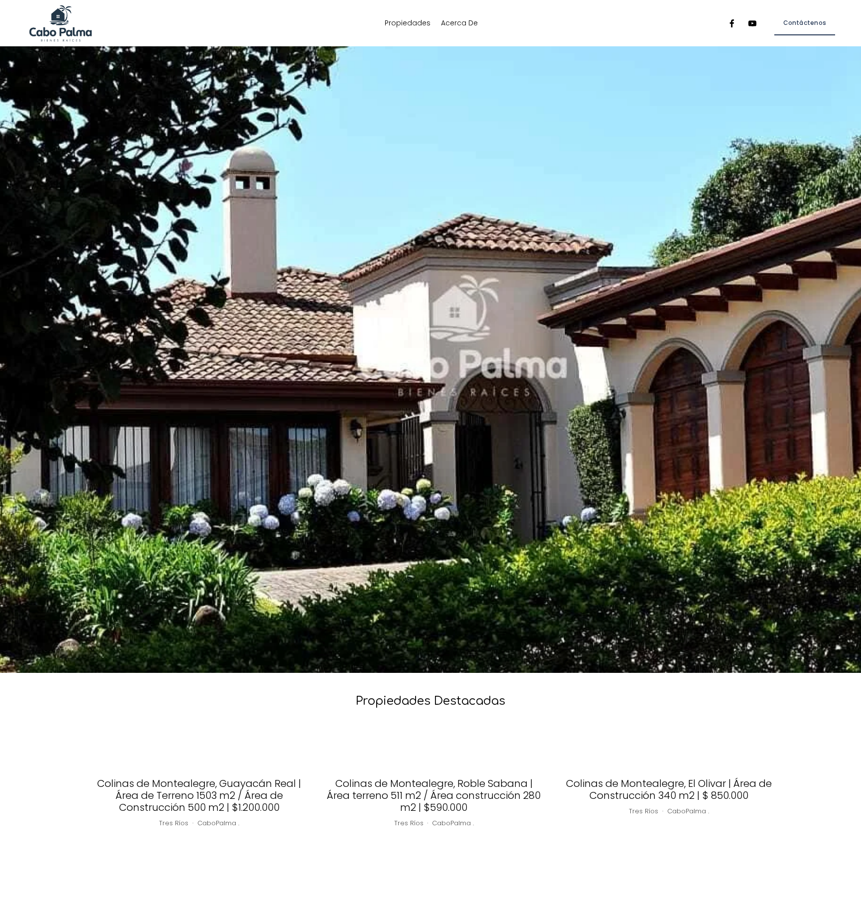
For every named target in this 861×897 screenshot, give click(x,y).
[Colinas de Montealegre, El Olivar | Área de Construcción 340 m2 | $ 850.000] (669, 760)
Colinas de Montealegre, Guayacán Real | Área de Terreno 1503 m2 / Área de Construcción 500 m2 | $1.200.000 (199, 795)
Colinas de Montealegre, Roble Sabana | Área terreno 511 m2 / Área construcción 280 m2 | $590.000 (434, 795)
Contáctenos (804, 22)
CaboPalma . (218, 823)
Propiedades (407, 23)
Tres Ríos (173, 823)
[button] (762, 738)
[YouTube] (752, 23)
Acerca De (459, 23)
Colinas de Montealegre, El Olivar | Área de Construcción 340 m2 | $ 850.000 (669, 789)
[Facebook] (732, 23)
